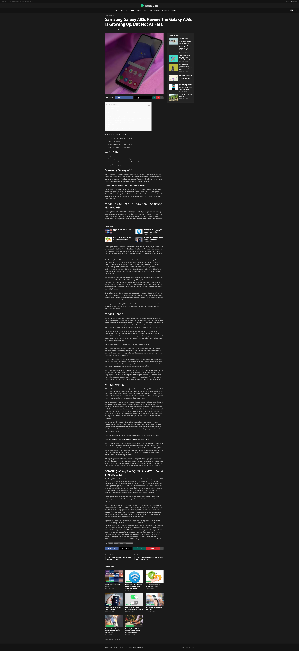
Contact (13, 1)
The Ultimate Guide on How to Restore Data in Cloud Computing (185, 77)
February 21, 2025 (118, 233)
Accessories (165, 10)
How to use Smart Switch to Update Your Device (122, 122)
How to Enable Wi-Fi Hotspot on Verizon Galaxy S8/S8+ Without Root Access (130, 118)
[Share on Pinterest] (158, 97)
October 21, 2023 (130, 611)
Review (116, 543)
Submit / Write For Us (27, 1)
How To (156, 10)
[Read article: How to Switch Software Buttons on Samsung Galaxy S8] (134, 599)
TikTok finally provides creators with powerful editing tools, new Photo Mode (185, 86)
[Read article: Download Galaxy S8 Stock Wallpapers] (108, 231)
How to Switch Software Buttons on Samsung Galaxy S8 (134, 609)
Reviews (139, 10)
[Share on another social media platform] (162, 97)
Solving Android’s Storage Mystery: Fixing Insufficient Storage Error (112, 631)
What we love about (115, 106)
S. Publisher (110, 30)
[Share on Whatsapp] (154, 97)
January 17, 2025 (148, 234)
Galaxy (111, 543)
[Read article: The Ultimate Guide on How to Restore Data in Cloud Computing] (173, 78)
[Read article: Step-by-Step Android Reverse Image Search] (155, 599)
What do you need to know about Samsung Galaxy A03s (123, 113)
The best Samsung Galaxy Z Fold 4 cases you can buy (128, 185)
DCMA (17, 1)
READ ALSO (113, 115)
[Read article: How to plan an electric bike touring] (173, 97)
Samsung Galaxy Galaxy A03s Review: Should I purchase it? (124, 129)
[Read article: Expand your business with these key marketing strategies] (173, 58)
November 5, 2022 (184, 61)
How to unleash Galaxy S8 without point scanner (122, 120)
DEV (151, 10)
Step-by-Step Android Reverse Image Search (154, 609)
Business (173, 10)
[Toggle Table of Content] (148, 104)
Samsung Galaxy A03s (113, 111)
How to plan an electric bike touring (185, 96)
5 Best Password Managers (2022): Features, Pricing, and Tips (185, 67)
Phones (121, 10)
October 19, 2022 (184, 98)
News (115, 10)
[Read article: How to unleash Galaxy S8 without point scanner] (108, 239)
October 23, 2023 (118, 241)
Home (2, 1)
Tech (145, 10)
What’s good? (111, 125)
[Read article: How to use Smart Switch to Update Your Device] (138, 239)
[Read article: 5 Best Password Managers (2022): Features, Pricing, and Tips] (173, 67)
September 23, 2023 (110, 634)
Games (132, 10)
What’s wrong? (111, 127)
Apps (127, 10)
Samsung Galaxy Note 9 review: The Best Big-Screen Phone (130, 439)
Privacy (9, 1)
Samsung (122, 543)
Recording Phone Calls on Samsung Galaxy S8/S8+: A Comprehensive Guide (132, 631)
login (110, 639)
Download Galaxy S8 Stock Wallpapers (120, 116)
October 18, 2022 (184, 71)
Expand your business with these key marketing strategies (185, 57)
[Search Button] (296, 10)
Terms (21, 1)
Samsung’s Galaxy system (113, 486)
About (6, 1)
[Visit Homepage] (149, 5)
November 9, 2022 (184, 52)
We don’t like (113, 108)
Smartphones (112, 15)
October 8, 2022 (183, 91)
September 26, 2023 (150, 611)
